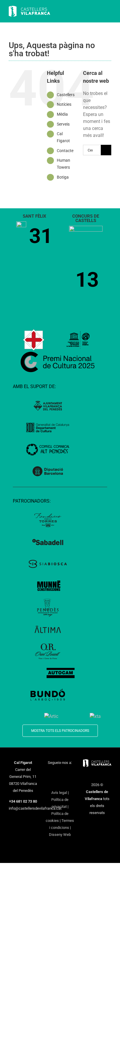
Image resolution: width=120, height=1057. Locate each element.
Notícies (64, 104)
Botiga (63, 177)
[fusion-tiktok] (52, 783)
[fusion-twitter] (56, 773)
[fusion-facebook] (48, 773)
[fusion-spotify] (60, 783)
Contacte (65, 150)
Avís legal (59, 792)
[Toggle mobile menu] (109, 12)
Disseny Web (60, 834)
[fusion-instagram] (64, 773)
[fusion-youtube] (71, 773)
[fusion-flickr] (67, 783)
